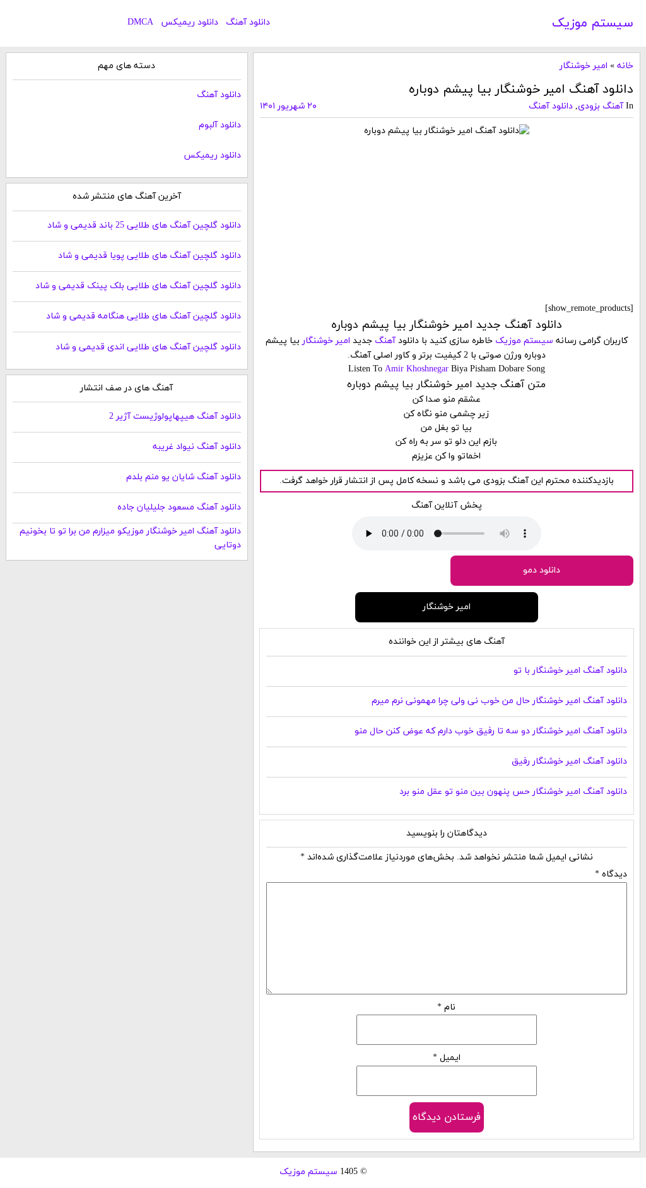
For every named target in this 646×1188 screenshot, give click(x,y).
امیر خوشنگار (584, 66)
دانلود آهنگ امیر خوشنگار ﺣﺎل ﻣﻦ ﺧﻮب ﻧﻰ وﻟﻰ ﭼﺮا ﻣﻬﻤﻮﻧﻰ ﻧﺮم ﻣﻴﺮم (499, 701)
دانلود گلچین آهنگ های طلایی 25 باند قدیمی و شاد (144, 225)
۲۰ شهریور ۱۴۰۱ (288, 106)
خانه (625, 66)
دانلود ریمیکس (189, 22)
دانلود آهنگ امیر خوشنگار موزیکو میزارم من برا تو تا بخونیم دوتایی (130, 538)
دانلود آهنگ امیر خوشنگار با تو (570, 671)
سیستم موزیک (592, 23)
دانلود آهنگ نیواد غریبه (197, 447)
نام (446, 1007)
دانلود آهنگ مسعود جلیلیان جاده (179, 507)
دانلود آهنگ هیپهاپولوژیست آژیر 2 (175, 416)
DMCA (140, 22)
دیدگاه (611, 874)
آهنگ (385, 341)
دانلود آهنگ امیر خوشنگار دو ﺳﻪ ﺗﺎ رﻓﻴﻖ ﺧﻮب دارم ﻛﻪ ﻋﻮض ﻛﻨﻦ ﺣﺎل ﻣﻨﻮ (491, 731)
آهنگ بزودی (600, 106)
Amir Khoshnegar (417, 369)
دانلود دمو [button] (541, 570)
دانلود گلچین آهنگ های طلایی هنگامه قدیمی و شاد (143, 316)
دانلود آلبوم (220, 125)
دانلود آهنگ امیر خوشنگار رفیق (569, 761)
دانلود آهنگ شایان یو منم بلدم (183, 477)
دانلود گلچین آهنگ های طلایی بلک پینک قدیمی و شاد (138, 286)
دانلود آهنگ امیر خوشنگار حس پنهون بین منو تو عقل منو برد (513, 792)
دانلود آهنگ (248, 22)
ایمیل (447, 1058)
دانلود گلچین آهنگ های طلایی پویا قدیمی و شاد (149, 256)
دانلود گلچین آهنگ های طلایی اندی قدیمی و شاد (148, 347)
